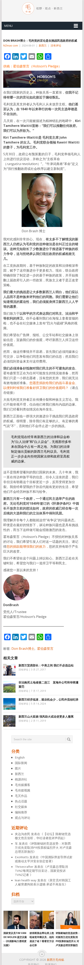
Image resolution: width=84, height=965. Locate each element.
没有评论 (56, 45)
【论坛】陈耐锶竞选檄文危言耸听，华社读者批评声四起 (43, 836)
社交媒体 (21, 807)
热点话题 (21, 801)
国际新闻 (21, 763)
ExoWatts (22, 857)
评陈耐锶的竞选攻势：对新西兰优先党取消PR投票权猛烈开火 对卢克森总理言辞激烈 (43, 847)
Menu (8, 26)
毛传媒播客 (22, 785)
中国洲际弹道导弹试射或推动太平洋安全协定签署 (43, 859)
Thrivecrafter (24, 867)
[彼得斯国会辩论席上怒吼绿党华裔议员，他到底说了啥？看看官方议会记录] (42, 920)
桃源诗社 (21, 779)
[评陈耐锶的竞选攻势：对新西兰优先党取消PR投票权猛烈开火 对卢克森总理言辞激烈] (68, 920)
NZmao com (10, 45)
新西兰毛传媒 (55, 960)
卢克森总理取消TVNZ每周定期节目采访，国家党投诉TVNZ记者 (41, 871)
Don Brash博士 (22, 648)
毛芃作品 (21, 796)
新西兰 (43, 45)
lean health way (25, 880)
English (20, 757)
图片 (18, 768)
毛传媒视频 (22, 790)
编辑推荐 (21, 812)
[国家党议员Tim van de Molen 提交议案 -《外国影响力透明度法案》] (15, 920)
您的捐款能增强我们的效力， (28, 546)
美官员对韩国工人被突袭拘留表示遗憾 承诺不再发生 (43, 882)
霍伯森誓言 (45, 648)
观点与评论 (22, 818)
